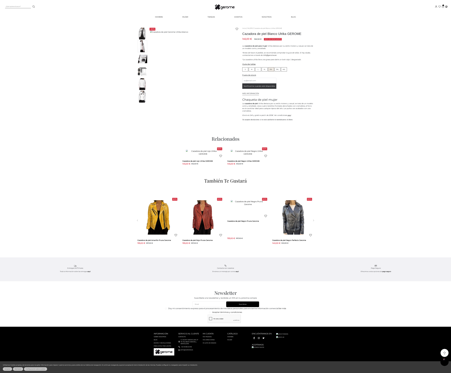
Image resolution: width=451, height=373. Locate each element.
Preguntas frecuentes (162, 346)
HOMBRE (159, 17)
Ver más (282, 308)
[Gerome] (225, 6)
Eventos (238, 17)
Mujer (229, 340)
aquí (289, 115)
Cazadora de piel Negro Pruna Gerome (243, 221)
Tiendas (211, 17)
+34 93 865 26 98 (186, 347)
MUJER (185, 17)
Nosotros (267, 17)
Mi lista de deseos (209, 343)
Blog (293, 17)
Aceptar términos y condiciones (227, 312)
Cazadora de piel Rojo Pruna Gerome (197, 240)
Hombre (230, 337)
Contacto (182, 337)
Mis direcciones (209, 340)
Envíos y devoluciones (162, 343)
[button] (137, 220)
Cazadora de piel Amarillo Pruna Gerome (154, 240)
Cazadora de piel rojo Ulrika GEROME (197, 161)
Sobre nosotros (160, 337)
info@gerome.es (269, 55)
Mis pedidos (207, 337)
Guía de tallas (249, 64)
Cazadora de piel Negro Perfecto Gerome (289, 240)
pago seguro (386, 271)
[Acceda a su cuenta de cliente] (436, 6)
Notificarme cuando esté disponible (259, 86)
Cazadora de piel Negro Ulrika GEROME (243, 161)
